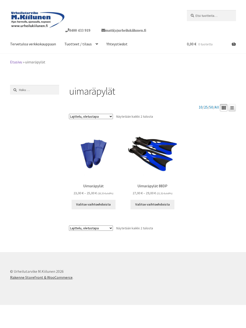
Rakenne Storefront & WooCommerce (41, 277)
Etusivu (16, 62)
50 (211, 107)
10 (201, 107)
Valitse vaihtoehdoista (93, 204)
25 (206, 107)
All (217, 107)
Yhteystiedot (117, 44)
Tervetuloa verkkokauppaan (33, 44)
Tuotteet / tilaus (78, 44)
